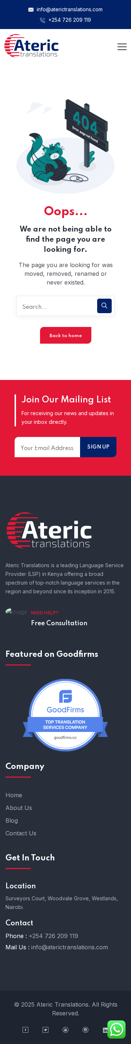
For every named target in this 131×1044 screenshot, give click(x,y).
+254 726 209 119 (69, 20)
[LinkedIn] (105, 1030)
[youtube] (65, 1030)
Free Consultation (59, 623)
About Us (18, 807)
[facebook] (25, 1030)
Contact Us (20, 833)
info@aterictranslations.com (69, 9)
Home (13, 795)
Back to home (65, 335)
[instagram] (85, 1030)
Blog (11, 820)
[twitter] (45, 1030)
